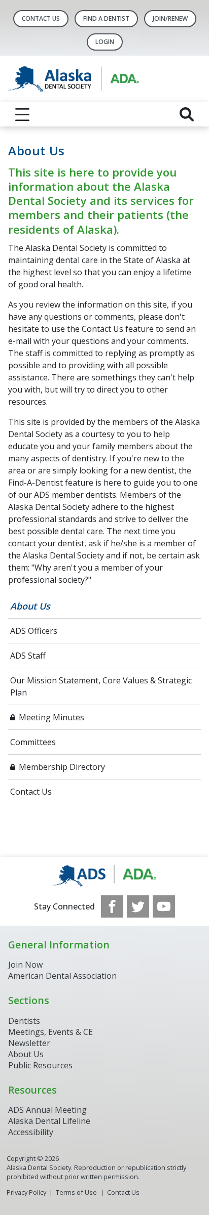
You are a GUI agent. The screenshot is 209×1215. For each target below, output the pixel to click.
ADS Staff (28, 655)
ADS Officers (33, 630)
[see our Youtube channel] (164, 906)
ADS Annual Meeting (47, 1109)
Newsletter (29, 1043)
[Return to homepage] (104, 79)
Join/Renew (170, 18)
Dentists (24, 1020)
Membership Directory (62, 766)
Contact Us (41, 18)
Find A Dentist (106, 18)
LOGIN (104, 41)
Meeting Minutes (51, 717)
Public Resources (40, 1065)
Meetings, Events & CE (50, 1031)
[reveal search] (186, 114)
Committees (33, 742)
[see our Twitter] (138, 906)
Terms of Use (76, 1192)
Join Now (25, 964)
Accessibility (30, 1132)
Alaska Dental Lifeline (49, 1120)
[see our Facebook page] (112, 906)
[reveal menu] (22, 114)
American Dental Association (62, 975)
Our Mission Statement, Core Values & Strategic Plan (101, 686)
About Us (30, 606)
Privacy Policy (26, 1192)
